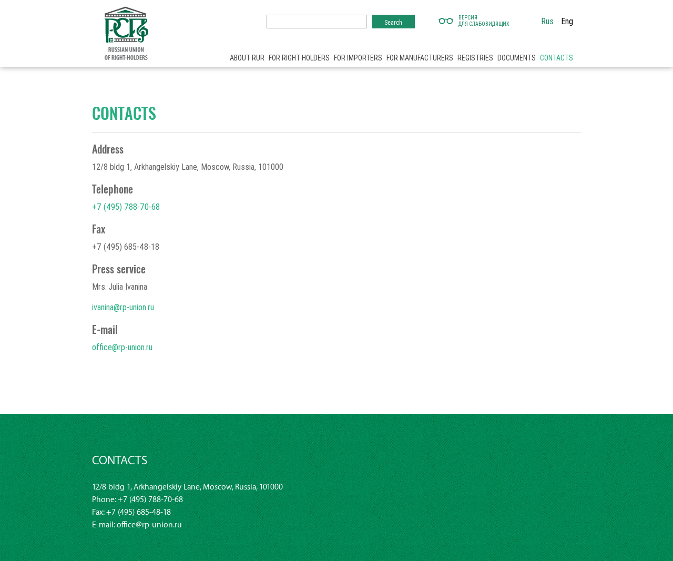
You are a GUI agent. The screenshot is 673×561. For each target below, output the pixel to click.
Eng (567, 21)
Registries (475, 58)
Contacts (556, 58)
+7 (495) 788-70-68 (126, 206)
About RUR (247, 58)
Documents (516, 58)
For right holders (299, 58)
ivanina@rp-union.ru (123, 307)
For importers (358, 58)
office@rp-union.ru (122, 347)
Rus (547, 21)
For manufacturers (419, 58)
